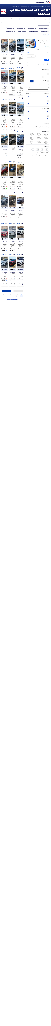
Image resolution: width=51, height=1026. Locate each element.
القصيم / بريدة (45, 155)
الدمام (38, 149)
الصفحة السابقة (18, 291)
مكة (47, 152)
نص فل (41, 126)
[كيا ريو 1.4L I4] (4, 241)
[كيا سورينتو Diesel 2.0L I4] (12, 149)
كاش (44, 83)
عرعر (37, 152)
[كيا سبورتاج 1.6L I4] (12, 85)
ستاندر (47, 126)
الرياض (47, 149)
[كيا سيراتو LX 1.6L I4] (20, 271)
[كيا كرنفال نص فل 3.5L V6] (20, 54)
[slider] (47, 89)
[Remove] (47, 59)
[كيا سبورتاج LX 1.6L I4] (12, 54)
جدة (42, 149)
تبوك (39, 155)
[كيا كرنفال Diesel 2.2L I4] (4, 210)
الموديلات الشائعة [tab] (43, 24)
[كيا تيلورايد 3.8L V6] (12, 271)
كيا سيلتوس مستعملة (33, 31)
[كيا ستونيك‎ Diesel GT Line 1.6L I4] (20, 149)
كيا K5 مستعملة (44, 31)
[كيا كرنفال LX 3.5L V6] (4, 179)
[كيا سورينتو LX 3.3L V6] (20, 241)
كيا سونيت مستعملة (22, 31)
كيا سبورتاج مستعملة (43, 28)
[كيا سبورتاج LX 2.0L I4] (20, 85)
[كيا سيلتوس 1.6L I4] (12, 179)
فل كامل (35, 126)
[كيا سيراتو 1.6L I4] (4, 54)
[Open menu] (17, 2)
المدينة (42, 152)
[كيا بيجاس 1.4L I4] (4, 117)
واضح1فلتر (28, 52)
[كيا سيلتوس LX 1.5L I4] (20, 117)
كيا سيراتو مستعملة (21, 28)
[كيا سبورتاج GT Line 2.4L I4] (12, 210)
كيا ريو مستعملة (10, 28)
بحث (45, 34)
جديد (41, 77)
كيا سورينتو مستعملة (10, 31)
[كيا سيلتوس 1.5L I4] (12, 117)
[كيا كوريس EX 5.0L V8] (4, 149)
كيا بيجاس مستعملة (32, 28)
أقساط (32, 83)
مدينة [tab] (36, 24)
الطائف (34, 155)
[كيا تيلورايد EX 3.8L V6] (4, 85)
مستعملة (46, 77)
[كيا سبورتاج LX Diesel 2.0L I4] (4, 271)
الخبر (33, 149)
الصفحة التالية (6, 291)
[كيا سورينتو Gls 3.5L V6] (20, 210)
